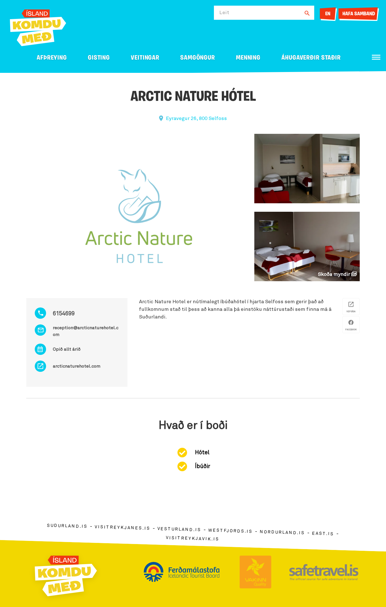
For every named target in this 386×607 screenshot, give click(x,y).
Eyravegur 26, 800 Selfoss (196, 118)
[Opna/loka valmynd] (376, 57)
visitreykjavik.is (192, 539)
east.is (323, 533)
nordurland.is (282, 532)
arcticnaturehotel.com (76, 366)
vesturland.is (179, 529)
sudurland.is (67, 526)
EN (327, 14)
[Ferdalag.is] (38, 26)
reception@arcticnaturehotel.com (85, 331)
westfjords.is (230, 531)
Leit (224, 12)
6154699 (64, 313)
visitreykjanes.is (122, 528)
